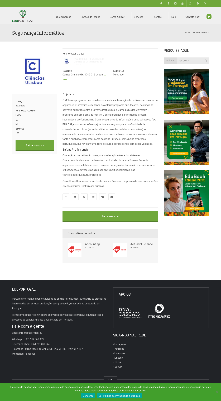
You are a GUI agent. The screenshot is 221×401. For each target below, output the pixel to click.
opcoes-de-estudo (200, 32)
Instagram (120, 344)
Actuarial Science (141, 244)
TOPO (110, 379)
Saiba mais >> (35, 145)
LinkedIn (118, 357)
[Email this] (111, 196)
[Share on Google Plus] (84, 196)
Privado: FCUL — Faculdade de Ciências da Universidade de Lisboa (89, 62)
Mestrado (118, 74)
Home (187, 32)
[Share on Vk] (102, 196)
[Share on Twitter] (75, 196)
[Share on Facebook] (66, 196)
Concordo (88, 395)
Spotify (118, 366)
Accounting (92, 244)
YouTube (119, 348)
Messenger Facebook (23, 353)
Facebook (119, 353)
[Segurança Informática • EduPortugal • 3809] (22, 15)
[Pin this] (93, 196)
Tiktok (117, 362)
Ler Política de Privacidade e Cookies (119, 395)
